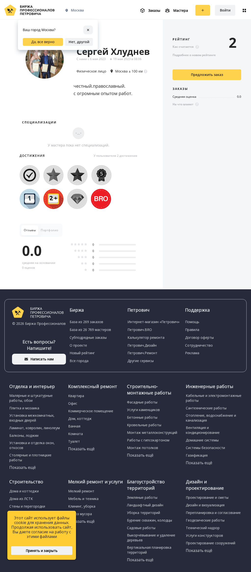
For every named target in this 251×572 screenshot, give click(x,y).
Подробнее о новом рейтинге (194, 55)
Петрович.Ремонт (142, 353)
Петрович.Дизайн (142, 345)
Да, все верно (42, 41)
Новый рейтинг (82, 353)
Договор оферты (199, 337)
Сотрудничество (199, 345)
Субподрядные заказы (88, 337)
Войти (225, 10)
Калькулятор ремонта (145, 337)
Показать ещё (22, 467)
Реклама (192, 353)
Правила (192, 329)
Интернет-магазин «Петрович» (153, 321)
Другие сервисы (140, 360)
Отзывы (30, 230)
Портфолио (49, 230)
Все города (79, 360)
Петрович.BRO (139, 329)
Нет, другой (79, 41)
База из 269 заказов (86, 321)
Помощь (192, 321)
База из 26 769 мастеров (90, 329)
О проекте (78, 345)
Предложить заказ (207, 74)
